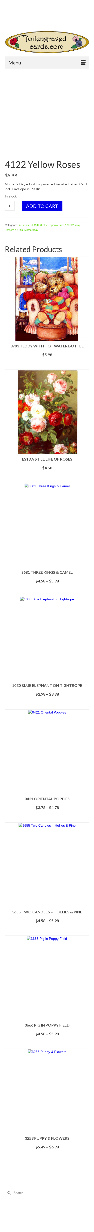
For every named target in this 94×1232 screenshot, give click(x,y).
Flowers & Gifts (14, 229)
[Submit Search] (22, 20)
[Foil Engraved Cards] (47, 42)
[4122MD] (47, 114)
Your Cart (22, 12)
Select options (47, 366)
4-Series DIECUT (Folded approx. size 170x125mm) (50, 225)
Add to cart (42, 206)
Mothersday (31, 229)
